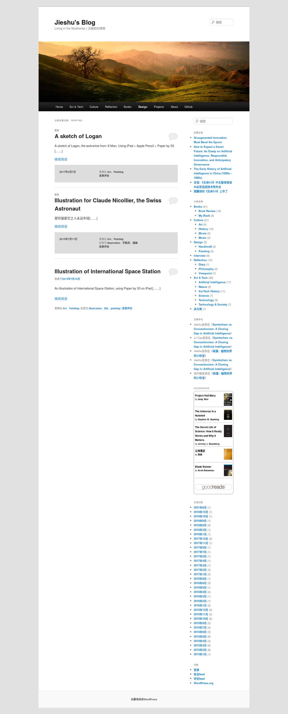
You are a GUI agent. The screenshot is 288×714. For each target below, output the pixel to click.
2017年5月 (200, 556)
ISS (106, 308)
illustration (113, 243)
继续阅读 (61, 159)
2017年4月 (200, 561)
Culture (94, 107)
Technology (206, 300)
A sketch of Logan (78, 136)
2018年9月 (200, 521)
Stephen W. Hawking (208, 419)
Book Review (207, 211)
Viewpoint (205, 273)
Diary (202, 264)
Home (59, 107)
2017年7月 (200, 552)
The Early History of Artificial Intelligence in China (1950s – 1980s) (213, 173)
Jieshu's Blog (75, 22)
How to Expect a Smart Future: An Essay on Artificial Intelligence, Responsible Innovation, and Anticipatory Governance (213, 156)
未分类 (198, 309)
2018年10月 (201, 516)
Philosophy (206, 269)
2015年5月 (200, 636)
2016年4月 (200, 592)
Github (188, 107)
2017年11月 (201, 543)
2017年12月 (201, 539)
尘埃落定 (200, 451)
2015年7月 (200, 627)
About (174, 107)
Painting (118, 172)
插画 (135, 243)
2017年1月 (200, 574)
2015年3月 (200, 645)
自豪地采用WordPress (144, 699)
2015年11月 (201, 614)
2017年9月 (200, 547)
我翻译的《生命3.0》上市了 (211, 191)
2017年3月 (200, 565)
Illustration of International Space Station (108, 271)
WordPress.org (203, 683)
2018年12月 (201, 512)
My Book (204, 216)
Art (109, 172)
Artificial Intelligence (212, 282)
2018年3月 (200, 530)
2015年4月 (200, 641)
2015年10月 (201, 619)
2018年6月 (200, 525)
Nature (203, 287)
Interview (200, 256)
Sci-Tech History (209, 291)
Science (204, 296)
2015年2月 (200, 650)
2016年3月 (200, 596)
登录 (196, 670)
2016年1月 (200, 605)
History (203, 229)
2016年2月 (200, 601)
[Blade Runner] (228, 475)
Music (202, 238)
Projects (159, 107)
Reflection (111, 107)
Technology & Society (213, 304)
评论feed (199, 679)
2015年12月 (201, 610)
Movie (202, 233)
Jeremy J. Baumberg (208, 443)
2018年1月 (200, 534)
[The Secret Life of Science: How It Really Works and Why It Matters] (228, 436)
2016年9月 (200, 579)
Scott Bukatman (206, 470)
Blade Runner (203, 466)
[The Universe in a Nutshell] (228, 419)
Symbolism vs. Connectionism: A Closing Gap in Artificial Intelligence (213, 328)
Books (128, 107)
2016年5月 (200, 587)
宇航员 (126, 243)
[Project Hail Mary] (228, 405)
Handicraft (205, 246)
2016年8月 (200, 583)
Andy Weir (203, 399)
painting (115, 308)
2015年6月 (200, 632)
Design (142, 107)
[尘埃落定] (228, 458)
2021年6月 (200, 507)
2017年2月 (200, 570)
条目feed (199, 674)
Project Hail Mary (205, 395)
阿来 (200, 454)
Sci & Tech (76, 107)
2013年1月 (200, 654)
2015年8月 (200, 623)
